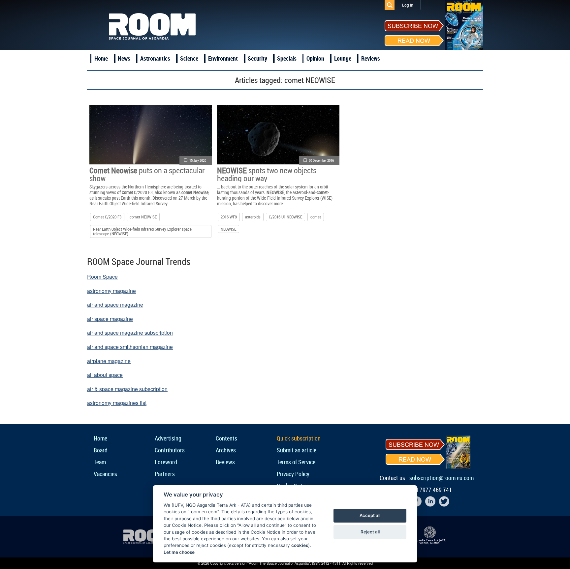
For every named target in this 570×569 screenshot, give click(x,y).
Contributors (170, 450)
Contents (226, 438)
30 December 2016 (321, 160)
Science (189, 58)
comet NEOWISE (143, 217)
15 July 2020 (197, 160)
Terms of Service (296, 462)
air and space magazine (115, 304)
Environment (223, 58)
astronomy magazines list (116, 403)
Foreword (166, 462)
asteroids (253, 217)
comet (315, 217)
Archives (226, 450)
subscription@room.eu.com (441, 478)
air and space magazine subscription (130, 332)
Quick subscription (299, 438)
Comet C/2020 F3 (107, 217)
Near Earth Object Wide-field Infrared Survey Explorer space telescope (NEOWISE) (142, 231)
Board (101, 450)
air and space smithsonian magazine (130, 347)
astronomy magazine (111, 291)
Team (100, 462)
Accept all (370, 515)
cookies (299, 545)
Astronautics (155, 58)
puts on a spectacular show (147, 174)
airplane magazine (109, 361)
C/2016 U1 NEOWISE (285, 217)
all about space (105, 375)
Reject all (370, 531)
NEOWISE (228, 229)
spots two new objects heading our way (266, 174)
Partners (165, 473)
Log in (407, 5)
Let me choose (179, 552)
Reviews (370, 58)
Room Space (102, 276)
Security (257, 58)
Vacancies (105, 473)
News (124, 58)
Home (101, 58)
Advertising (168, 438)
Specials (287, 58)
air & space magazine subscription (127, 389)
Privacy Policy (293, 473)
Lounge (342, 58)
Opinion (315, 58)
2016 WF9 (229, 217)
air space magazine (110, 319)
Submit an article (296, 450)
